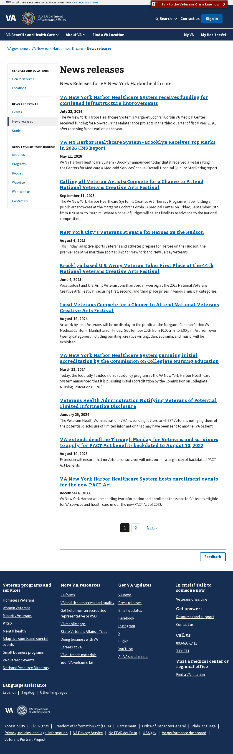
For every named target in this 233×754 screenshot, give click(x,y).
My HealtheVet (214, 34)
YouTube (125, 648)
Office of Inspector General (164, 726)
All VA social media (133, 656)
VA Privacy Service (88, 732)
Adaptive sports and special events (25, 641)
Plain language (204, 726)
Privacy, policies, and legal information (36, 732)
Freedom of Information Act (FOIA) (82, 726)
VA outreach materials (78, 654)
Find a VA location (190, 674)
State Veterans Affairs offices (84, 631)
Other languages (53, 692)
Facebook (126, 618)
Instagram (126, 625)
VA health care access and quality (87, 602)
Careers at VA (71, 647)
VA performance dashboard (184, 732)
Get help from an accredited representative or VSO (83, 613)
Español (9, 692)
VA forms (68, 594)
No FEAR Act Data (123, 732)
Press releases (130, 602)
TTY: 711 (182, 650)
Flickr (123, 641)
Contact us (190, 18)
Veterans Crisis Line (191, 599)
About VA (74, 34)
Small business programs (23, 652)
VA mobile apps (73, 623)
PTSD (7, 623)
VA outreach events (18, 660)
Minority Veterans (17, 615)
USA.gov (149, 732)
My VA (189, 34)
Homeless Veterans (18, 600)
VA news (125, 594)
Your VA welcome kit (77, 662)
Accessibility (15, 726)
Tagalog (27, 692)
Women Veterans (16, 607)
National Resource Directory (26, 667)
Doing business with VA (79, 639)
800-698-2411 (186, 643)
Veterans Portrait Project (25, 739)
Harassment (127, 726)
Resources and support (195, 616)
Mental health (14, 631)
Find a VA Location (108, 34)
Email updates (130, 610)
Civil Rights (40, 726)
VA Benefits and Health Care (30, 34)
